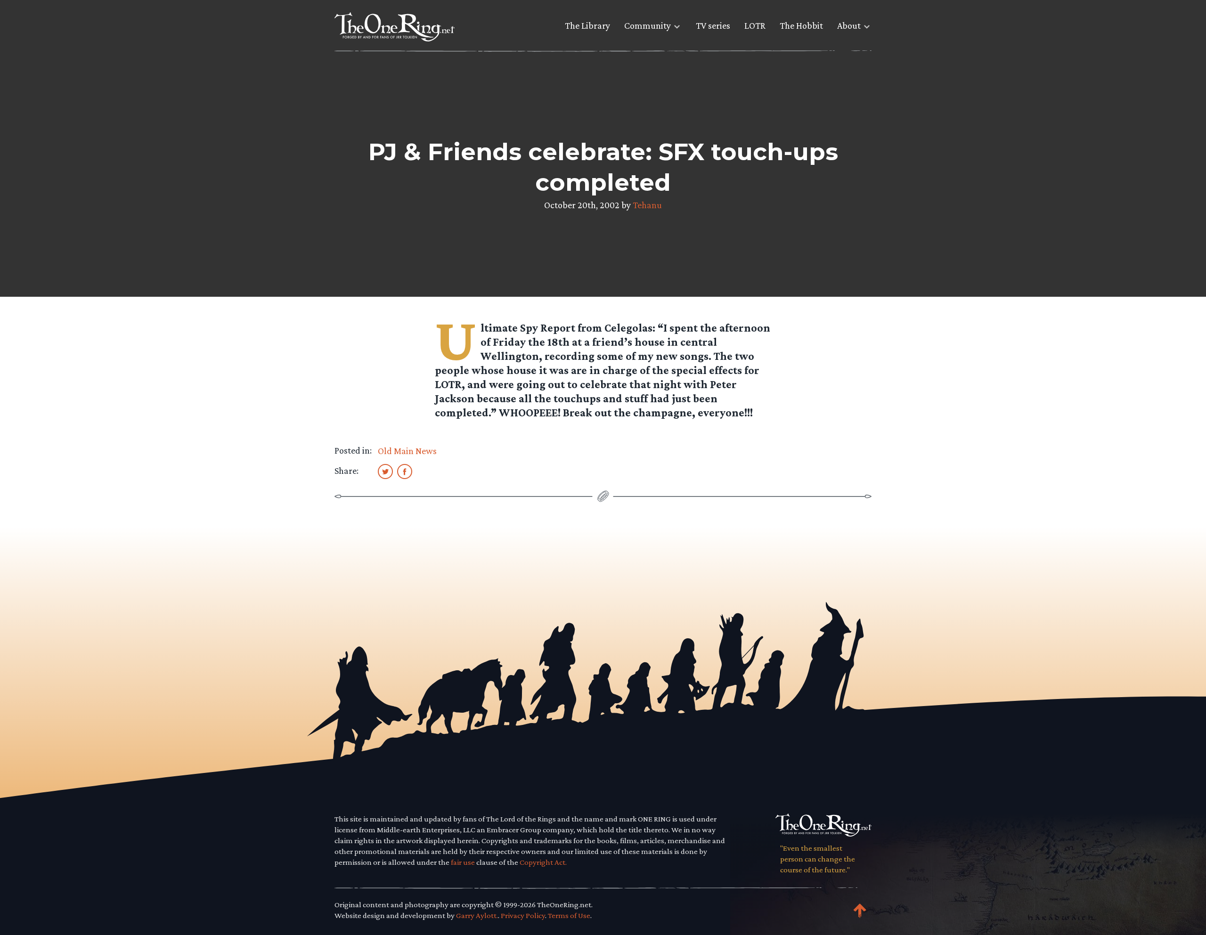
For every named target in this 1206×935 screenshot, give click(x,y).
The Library (587, 25)
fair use (463, 862)
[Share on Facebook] (404, 471)
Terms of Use (569, 915)
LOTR (755, 25)
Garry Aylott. (477, 915)
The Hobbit (801, 25)
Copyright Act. (543, 862)
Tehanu (647, 205)
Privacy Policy (523, 915)
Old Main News (407, 451)
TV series (713, 25)
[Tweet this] (385, 471)
